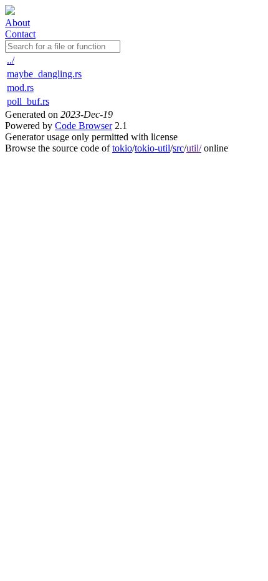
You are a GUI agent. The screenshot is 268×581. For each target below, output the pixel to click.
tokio (122, 148)
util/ (193, 148)
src (178, 148)
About (17, 22)
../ (10, 60)
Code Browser (83, 125)
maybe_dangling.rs (44, 74)
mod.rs (20, 87)
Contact (20, 34)
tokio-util (152, 148)
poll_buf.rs (28, 101)
